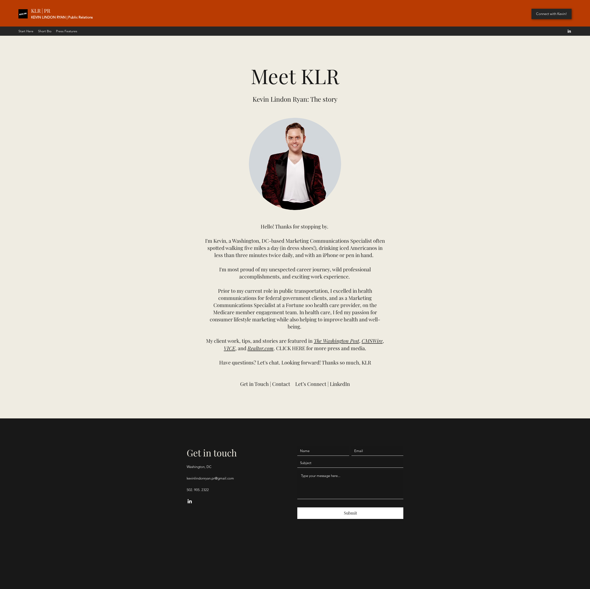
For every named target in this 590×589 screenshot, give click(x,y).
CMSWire (372, 340)
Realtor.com (261, 348)
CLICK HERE (290, 348)
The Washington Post (336, 340)
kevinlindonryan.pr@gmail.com (210, 478)
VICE (229, 348)
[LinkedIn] (569, 31)
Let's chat (268, 362)
